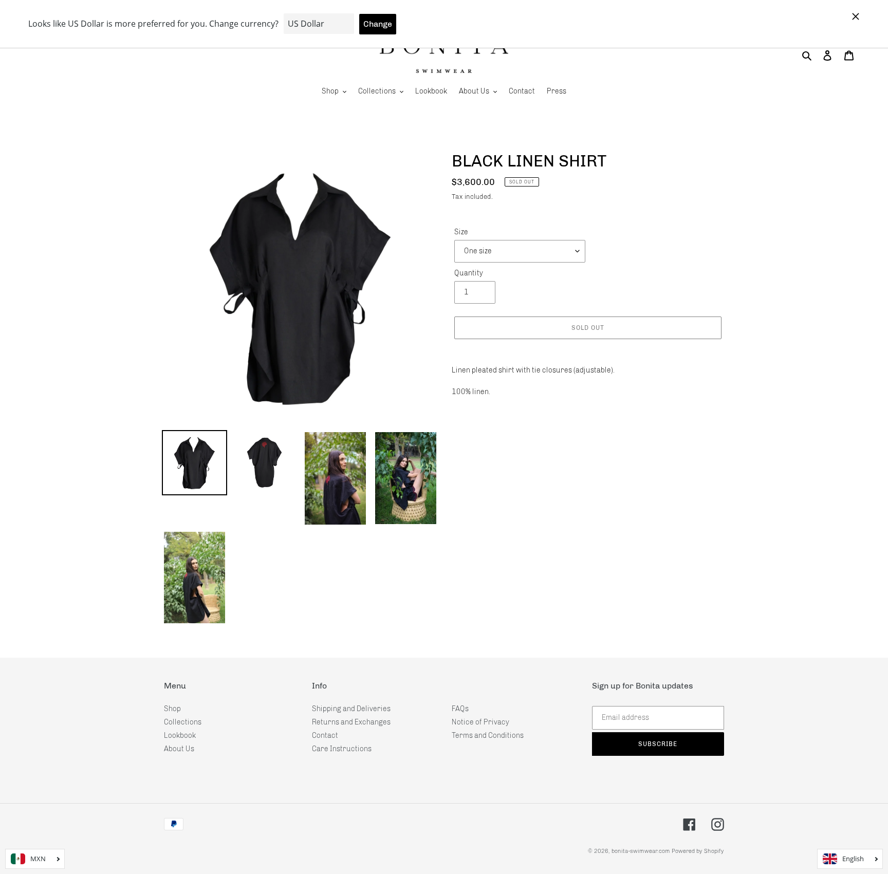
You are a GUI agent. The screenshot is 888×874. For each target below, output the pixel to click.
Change (377, 24)
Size (461, 232)
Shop (172, 708)
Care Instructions (342, 749)
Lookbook (180, 735)
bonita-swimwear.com (641, 851)
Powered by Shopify (698, 851)
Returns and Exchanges (351, 722)
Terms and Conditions (488, 735)
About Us (179, 749)
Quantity (468, 273)
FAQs (460, 708)
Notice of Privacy (480, 722)
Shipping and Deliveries (351, 708)
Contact (325, 735)
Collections (182, 722)
